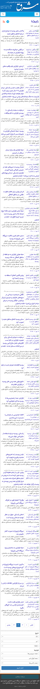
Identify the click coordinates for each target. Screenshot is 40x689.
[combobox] (20, 636)
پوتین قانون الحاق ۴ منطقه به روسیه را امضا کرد (14, 277)
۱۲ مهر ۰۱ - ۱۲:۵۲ (34, 331)
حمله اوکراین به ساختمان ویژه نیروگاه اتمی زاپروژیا (14, 549)
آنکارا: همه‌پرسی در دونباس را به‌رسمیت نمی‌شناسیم (14, 416)
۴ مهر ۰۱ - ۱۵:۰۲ (35, 429)
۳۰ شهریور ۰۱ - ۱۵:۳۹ (33, 510)
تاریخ (37, 633)
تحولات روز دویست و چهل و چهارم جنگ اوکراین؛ (14, 164)
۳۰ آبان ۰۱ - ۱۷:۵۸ (34, 145)
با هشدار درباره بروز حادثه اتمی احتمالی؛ (14, 129)
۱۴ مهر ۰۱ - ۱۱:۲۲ (34, 250)
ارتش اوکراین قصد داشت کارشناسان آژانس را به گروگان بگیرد (14, 605)
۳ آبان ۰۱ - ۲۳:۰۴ (34, 187)
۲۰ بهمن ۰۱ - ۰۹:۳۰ (34, 45)
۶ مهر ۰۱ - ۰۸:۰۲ (35, 410)
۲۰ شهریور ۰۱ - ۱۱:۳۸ (33, 543)
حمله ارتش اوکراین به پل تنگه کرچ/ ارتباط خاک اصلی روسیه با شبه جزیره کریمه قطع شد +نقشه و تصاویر (20, 215)
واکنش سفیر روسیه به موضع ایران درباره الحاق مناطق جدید (13, 32)
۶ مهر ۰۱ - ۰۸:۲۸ (34, 394)
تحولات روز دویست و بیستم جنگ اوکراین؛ (13, 335)
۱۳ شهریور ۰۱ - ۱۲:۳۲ (33, 619)
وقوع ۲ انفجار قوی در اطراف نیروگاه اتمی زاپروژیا (14, 502)
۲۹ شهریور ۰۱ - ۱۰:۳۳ (33, 527)
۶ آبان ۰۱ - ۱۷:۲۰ (35, 160)
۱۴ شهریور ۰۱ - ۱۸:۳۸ (33, 598)
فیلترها (36, 650)
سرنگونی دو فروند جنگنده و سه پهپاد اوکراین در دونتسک (14, 51)
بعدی (8, 625)
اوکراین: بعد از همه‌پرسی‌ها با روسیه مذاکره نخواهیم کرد (14, 400)
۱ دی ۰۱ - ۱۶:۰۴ (35, 62)
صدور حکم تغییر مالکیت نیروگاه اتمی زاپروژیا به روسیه (13, 237)
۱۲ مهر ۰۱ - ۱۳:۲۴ (34, 315)
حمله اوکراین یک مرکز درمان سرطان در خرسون (15, 151)
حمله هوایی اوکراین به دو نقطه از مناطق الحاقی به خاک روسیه (13, 256)
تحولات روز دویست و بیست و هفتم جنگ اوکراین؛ (13, 208)
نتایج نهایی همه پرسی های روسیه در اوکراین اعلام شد (13, 383)
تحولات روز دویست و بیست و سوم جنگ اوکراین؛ (14, 292)
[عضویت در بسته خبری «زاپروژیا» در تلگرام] (8, 22)
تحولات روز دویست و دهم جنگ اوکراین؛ (14, 470)
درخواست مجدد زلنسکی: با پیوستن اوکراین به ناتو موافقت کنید (14, 113)
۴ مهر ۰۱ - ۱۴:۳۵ (34, 450)
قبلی (31, 625)
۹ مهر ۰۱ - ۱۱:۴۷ (35, 360)
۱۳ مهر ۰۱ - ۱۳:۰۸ (34, 271)
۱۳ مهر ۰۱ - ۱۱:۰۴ (34, 288)
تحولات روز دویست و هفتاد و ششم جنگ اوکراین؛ (13, 85)
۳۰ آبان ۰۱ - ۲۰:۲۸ (34, 125)
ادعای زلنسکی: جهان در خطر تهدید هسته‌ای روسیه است (14, 516)
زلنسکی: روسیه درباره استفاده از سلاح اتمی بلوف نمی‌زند (13, 435)
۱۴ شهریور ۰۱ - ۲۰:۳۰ (33, 560)
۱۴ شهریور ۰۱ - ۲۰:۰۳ (33, 579)
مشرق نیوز (23, 5)
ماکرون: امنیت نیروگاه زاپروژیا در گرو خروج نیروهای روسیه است (13, 566)
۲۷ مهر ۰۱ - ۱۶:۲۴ (34, 204)
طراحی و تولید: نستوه (20, 686)
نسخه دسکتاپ (20, 677)
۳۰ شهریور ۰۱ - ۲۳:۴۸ (33, 496)
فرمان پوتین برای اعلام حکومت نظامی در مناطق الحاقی (13, 193)
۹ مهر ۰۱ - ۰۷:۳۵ (34, 377)
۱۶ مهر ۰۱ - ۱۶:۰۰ (35, 231)
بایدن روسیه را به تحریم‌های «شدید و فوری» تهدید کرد (15, 456)
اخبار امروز (20, 668)
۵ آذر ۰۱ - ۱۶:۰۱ (35, 106)
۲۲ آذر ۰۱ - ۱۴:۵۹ (34, 80)
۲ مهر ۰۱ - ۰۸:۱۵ (35, 467)
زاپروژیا (35, 21)
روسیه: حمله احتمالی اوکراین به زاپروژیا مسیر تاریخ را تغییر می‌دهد (12, 132)
